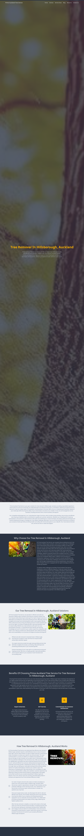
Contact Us (76, 2)
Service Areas (58, 2)
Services (51, 2)
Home (46, 2)
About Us (69, 2)
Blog (64, 2)
